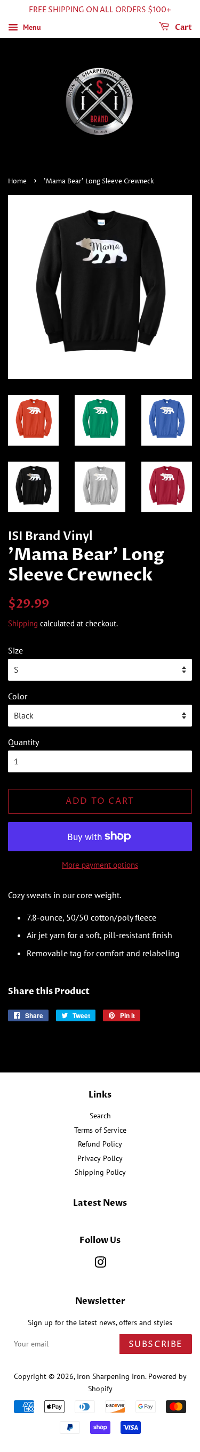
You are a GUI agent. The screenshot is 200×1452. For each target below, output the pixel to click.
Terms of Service (100, 1130)
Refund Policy (100, 1144)
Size (15, 650)
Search (100, 1115)
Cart (182, 27)
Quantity (23, 742)
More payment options (100, 865)
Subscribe (156, 1344)
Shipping (23, 623)
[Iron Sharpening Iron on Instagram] (100, 1264)
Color (17, 696)
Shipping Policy (100, 1172)
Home (17, 181)
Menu (31, 27)
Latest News (100, 1203)
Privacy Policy (100, 1158)
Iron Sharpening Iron (111, 1376)
